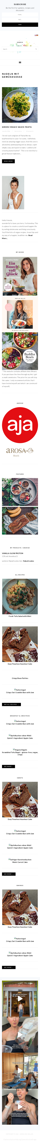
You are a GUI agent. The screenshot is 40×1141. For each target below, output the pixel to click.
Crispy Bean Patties (20, 678)
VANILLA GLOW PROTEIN (12, 553)
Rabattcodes (28, 561)
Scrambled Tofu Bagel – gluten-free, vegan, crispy (20, 753)
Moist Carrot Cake (20, 862)
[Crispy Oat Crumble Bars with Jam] (20, 690)
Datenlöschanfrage (29, 1139)
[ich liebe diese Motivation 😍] (20, 1071)
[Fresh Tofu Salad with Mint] (20, 614)
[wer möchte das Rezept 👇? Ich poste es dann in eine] (20, 1107)
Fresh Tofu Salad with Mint (20, 616)
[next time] (20, 999)
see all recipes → (11, 704)
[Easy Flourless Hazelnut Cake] (20, 661)
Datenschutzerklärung (12, 1139)
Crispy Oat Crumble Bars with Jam (20, 692)
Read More (8, 161)
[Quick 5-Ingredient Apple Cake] (20, 736)
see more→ (8, 766)
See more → (9, 874)
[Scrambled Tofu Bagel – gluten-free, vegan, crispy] (20, 750)
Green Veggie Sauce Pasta (17, 127)
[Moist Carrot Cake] (20, 860)
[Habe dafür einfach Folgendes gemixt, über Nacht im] (20, 1035)
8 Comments (29, 131)
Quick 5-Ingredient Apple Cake (20, 738)
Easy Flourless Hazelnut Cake (20, 664)
